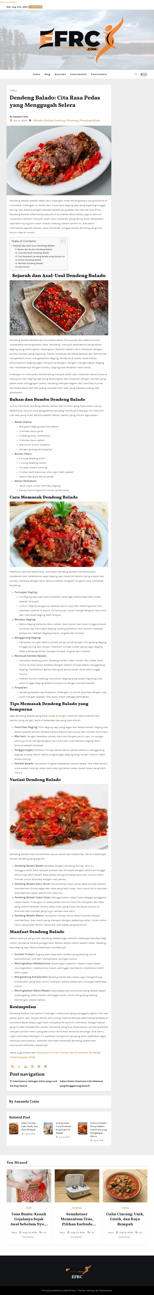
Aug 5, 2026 (98, 1140)
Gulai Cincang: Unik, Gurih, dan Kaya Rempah (29, 1126)
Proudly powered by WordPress (59, 1290)
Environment (99, 74)
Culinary (13, 90)
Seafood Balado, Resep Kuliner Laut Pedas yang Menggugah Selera (98, 1130)
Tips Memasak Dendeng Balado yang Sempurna (41, 256)
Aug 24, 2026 (30, 1232)
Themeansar (105, 1290)
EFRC (77, 1277)
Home (36, 74)
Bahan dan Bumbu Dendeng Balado (34, 249)
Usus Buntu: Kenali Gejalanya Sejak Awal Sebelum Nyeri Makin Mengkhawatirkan (28, 1224)
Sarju (14, 1232)
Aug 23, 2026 (78, 1232)
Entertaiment (78, 74)
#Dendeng (72, 120)
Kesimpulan (24, 267)
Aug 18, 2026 (30, 1134)
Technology (77, 1208)
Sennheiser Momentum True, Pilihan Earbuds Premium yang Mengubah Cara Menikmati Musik (77, 1227)
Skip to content (8, 2)
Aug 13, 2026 (64, 1137)
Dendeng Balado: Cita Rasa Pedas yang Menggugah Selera (55, 101)
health (29, 1208)
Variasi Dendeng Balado (29, 260)
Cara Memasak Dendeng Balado (33, 253)
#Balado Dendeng (54, 120)
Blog (47, 74)
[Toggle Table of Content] (61, 241)
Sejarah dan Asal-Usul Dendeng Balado (34, 245)
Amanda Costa (20, 116)
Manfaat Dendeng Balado (30, 263)
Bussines (60, 74)
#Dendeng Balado (89, 120)
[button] (136, 74)
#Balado (38, 120)
